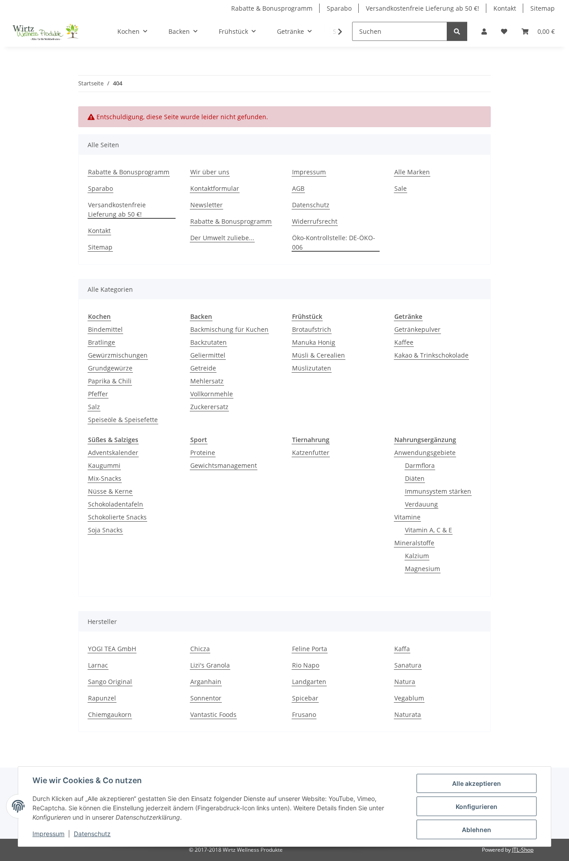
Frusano (304, 714)
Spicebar (305, 698)
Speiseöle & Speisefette (123, 419)
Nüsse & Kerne (110, 491)
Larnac (98, 665)
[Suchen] (457, 31)
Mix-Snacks (104, 478)
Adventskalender (113, 452)
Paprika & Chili (110, 381)
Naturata (407, 714)
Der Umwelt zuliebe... (222, 237)
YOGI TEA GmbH (112, 648)
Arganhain (205, 681)
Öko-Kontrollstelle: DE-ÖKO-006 (333, 242)
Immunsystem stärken (438, 491)
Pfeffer (98, 394)
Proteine (202, 452)
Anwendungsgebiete (425, 452)
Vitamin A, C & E (428, 530)
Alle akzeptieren (476, 783)
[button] (484, 31)
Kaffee (403, 342)
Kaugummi (104, 465)
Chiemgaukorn (110, 714)
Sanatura (407, 665)
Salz (94, 406)
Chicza (200, 648)
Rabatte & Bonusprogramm (272, 8)
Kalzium (417, 555)
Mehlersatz (207, 381)
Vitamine (407, 517)
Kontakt (504, 8)
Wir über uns (209, 172)
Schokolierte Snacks (117, 517)
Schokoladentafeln (115, 504)
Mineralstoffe (414, 543)
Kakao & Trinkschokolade (431, 355)
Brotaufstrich (311, 329)
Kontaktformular (214, 188)
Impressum (48, 833)
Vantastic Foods (213, 714)
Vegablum (409, 698)
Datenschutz (92, 833)
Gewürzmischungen (118, 355)
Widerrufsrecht (314, 221)
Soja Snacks (105, 530)
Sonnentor (205, 698)
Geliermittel (207, 355)
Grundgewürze (110, 368)
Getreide (203, 368)
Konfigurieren (476, 806)
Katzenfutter (310, 452)
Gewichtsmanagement (223, 465)
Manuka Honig (313, 342)
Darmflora (420, 465)
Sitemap (542, 8)
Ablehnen (476, 829)
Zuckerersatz (209, 406)
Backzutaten (208, 342)
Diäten (415, 478)
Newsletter (206, 205)
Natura (404, 681)
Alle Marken (412, 172)
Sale (400, 188)
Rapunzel (102, 698)
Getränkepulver (417, 329)
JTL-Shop (522, 849)
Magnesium (422, 568)
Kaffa (402, 648)
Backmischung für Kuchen (229, 329)
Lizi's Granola (210, 665)
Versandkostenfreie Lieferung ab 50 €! (422, 8)
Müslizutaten (311, 368)
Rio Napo (305, 665)
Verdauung (421, 504)
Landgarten (309, 681)
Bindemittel (105, 329)
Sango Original (110, 681)
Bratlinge (101, 342)
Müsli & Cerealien (318, 355)
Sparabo (339, 8)
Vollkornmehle (211, 394)
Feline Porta (309, 648)
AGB (298, 188)
